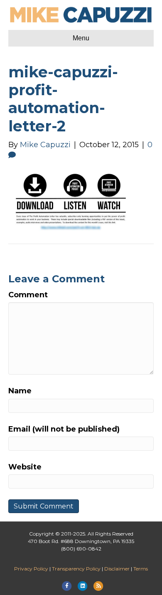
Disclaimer (117, 568)
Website (25, 467)
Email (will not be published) (64, 429)
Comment (28, 294)
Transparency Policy (76, 568)
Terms (140, 568)
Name (20, 390)
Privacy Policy (31, 568)
